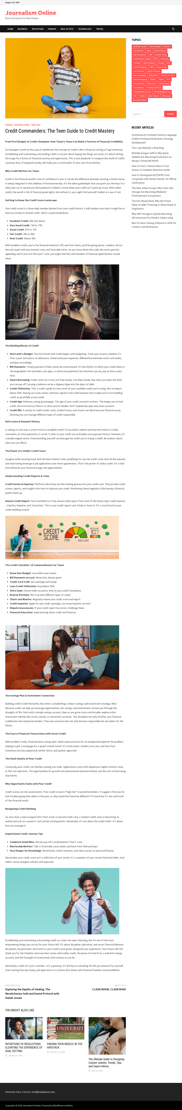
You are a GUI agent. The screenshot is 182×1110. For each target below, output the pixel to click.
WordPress (58, 1105)
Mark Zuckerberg (139, 75)
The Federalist (138, 87)
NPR (168, 79)
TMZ (134, 96)
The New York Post (154, 87)
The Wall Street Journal (142, 92)
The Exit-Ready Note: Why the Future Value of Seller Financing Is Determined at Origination (154, 204)
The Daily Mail (164, 83)
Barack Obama (160, 50)
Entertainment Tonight (141, 59)
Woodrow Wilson (140, 100)
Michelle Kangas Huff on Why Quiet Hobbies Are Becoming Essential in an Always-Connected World (152, 156)
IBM (151, 67)
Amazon (167, 46)
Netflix (161, 79)
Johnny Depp (161, 67)
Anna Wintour (138, 50)
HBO (168, 63)
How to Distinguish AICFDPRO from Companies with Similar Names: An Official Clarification (154, 178)
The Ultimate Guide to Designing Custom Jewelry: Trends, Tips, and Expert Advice (106, 1062)
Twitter (142, 96)
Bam (70, 1105)
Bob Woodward (139, 55)
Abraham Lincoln (139, 46)
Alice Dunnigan (155, 46)
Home (10, 28)
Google (161, 63)
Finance (52, 28)
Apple (149, 50)
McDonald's (153, 75)
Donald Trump (161, 55)
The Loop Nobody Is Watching (148, 147)
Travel (100, 28)
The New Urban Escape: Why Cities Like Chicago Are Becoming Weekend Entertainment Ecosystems (152, 191)
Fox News (136, 63)
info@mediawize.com (43, 1092)
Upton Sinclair (153, 96)
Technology (84, 28)
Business (22, 28)
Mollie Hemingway (140, 79)
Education (37, 28)
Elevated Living (21, 125)
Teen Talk (36, 125)
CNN (150, 55)
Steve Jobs (151, 83)
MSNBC (153, 79)
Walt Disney (166, 96)
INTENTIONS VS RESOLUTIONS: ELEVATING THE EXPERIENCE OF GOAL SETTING (23, 1047)
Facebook (164, 59)
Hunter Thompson (140, 67)
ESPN (155, 59)
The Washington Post (162, 92)
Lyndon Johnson (153, 71)
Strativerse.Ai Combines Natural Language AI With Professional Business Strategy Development (154, 138)
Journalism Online (30, 12)
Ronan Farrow (138, 83)
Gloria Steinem (149, 63)
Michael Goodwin (168, 75)
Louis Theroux (138, 71)
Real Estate (67, 28)
